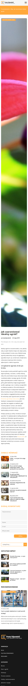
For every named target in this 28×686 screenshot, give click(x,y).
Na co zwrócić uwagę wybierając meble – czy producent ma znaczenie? (17, 467)
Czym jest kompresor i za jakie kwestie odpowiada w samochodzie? (18, 572)
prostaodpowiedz (6, 338)
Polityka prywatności (7, 653)
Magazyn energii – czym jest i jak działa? (17, 579)
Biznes (3, 666)
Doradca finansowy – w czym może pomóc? (17, 557)
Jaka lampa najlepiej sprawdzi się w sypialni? (18, 564)
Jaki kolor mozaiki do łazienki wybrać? (18, 490)
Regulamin (4, 656)
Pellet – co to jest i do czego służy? (17, 459)
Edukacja (3, 672)
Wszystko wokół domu (9, 19)
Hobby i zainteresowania (8, 679)
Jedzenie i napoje (5, 682)
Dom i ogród (4, 669)
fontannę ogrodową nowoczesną (10, 399)
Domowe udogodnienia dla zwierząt (17, 483)
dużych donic (21, 436)
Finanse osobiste (5, 676)
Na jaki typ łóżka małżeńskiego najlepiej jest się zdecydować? (18, 476)
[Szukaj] (25, 544)
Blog (2, 650)
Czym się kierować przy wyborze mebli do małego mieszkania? (17, 499)
